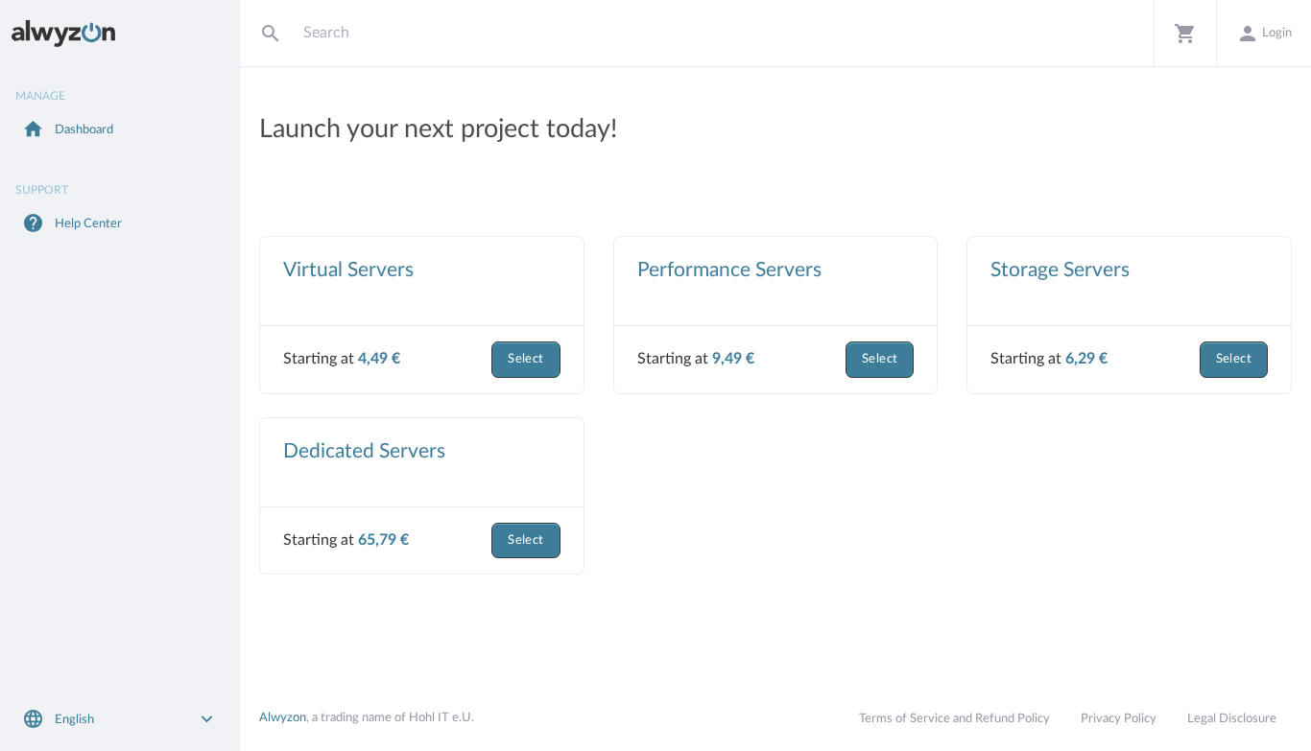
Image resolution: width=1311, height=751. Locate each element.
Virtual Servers (348, 270)
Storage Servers (1060, 270)
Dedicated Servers (364, 451)
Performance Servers (729, 270)
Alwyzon (282, 717)
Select (525, 359)
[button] (1185, 33)
